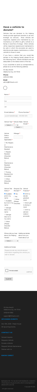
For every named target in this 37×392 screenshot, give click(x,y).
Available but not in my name (8, 203)
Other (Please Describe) (17, 201)
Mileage (17, 133)
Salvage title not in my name (7, 217)
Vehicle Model (25, 123)
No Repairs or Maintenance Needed (8, 146)
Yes (16, 194)
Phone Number (24, 112)
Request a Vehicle (7, 340)
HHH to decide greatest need (26, 197)
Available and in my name (8, 196)
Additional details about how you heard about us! (24, 235)
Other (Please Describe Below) (7, 225)
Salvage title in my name (7, 210)
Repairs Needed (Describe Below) (7, 155)
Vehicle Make (18, 123)
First (5, 101)
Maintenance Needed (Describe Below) (8, 166)
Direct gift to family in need (27, 205)
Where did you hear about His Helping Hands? (10, 235)
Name (6, 94)
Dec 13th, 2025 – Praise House (11, 324)
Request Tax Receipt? (18, 190)
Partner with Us (6, 349)
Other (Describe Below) (7, 181)
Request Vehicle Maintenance (11, 346)
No (16, 196)
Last (5, 106)
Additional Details (10, 247)
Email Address (9, 112)
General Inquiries (6, 337)
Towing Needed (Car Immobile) (8, 174)
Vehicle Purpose (26, 190)
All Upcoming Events (8, 327)
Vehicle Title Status (8, 190)
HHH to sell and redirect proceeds (26, 213)
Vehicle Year (8, 122)
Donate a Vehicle (7, 343)
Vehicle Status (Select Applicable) (8, 137)
